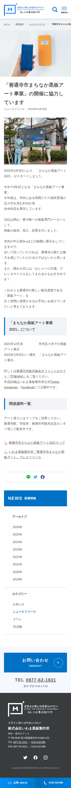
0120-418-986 (38, 742)
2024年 (17, 542)
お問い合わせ (20, 782)
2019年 (17, 579)
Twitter (55, 382)
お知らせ (18, 604)
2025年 (17, 534)
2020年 (17, 572)
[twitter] (35, 477)
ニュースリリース (37, 24)
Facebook (27, 387)
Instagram (11, 387)
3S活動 (17, 626)
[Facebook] (43, 477)
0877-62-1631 (41, 679)
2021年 (17, 564)
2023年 (17, 549)
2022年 (17, 556)
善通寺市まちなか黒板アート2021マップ (37, 443)
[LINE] (28, 477)
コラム (17, 619)
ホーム (7, 24)
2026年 (17, 527)
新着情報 (19, 24)
